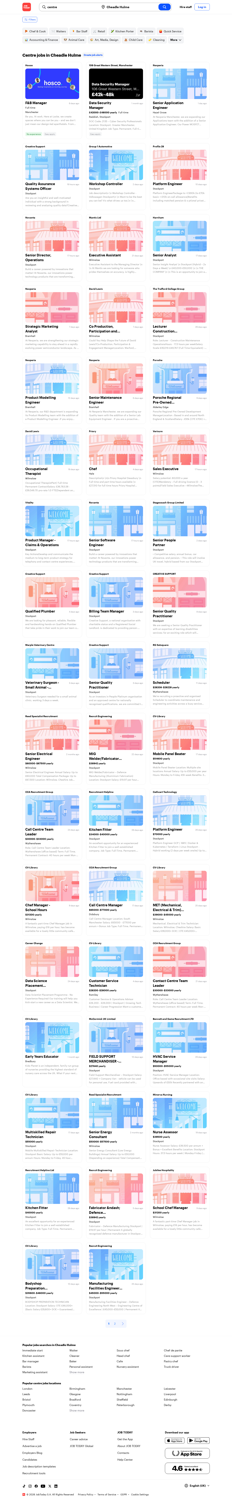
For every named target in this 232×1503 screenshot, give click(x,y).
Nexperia (158, 65)
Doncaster (29, 1410)
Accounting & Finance (43, 39)
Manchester (124, 1388)
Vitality (29, 502)
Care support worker (177, 1355)
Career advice (79, 1439)
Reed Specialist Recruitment (41, 716)
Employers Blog (32, 1452)
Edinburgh (170, 1399)
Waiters (61, 31)
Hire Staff (28, 1439)
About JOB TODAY (128, 1446)
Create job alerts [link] (93, 54)
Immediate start (32, 1350)
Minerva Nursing (162, 1094)
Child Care (135, 39)
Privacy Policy (85, 1494)
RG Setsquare (160, 644)
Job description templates (39, 1466)
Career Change (34, 943)
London (27, 1388)
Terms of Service (106, 1494)
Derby (167, 1405)
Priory (92, 431)
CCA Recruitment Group (39, 791)
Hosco (29, 65)
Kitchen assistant (33, 1355)
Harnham (158, 217)
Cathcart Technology (165, 791)
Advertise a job (32, 1446)
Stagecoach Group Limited (168, 502)
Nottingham (124, 1394)
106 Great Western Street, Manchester (111, 65)
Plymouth (28, 1405)
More (173, 39)
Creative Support (35, 146)
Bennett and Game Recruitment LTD (173, 1018)
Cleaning (159, 39)
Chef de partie (173, 1350)
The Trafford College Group (168, 288)
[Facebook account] (36, 1486)
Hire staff (186, 7)
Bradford (75, 1399)
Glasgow (75, 1394)
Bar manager (30, 1361)
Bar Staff (81, 31)
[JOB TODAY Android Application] (198, 1440)
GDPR (123, 1494)
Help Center (125, 1459)
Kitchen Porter (124, 31)
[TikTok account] (23, 1486)
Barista (148, 31)
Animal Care (76, 39)
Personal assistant (81, 1366)
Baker (73, 1361)
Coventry (75, 1405)
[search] (164, 7)
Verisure (158, 431)
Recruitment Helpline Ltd (39, 1170)
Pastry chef (171, 1361)
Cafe (120, 1361)
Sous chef (123, 1350)
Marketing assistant (35, 1372)
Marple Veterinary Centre (39, 644)
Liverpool (170, 1394)
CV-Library (159, 716)
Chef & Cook (37, 31)
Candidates (29, 1459)
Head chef (123, 1355)
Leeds (26, 1394)
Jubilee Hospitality (163, 1170)
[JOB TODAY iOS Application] (175, 1440)
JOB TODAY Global (81, 1446)
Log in (202, 7)
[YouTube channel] (43, 1486)
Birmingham (77, 1388)
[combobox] (72, 7)
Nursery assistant (128, 1366)
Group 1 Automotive (100, 146)
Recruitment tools (34, 1473)
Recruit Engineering (100, 716)
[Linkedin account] (55, 1486)
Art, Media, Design (106, 39)
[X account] (49, 1486)
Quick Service (172, 31)
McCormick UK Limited (102, 1018)
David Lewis (96, 288)
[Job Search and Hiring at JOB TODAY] (26, 7)
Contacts (123, 1452)
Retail (101, 31)
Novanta (30, 217)
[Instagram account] (30, 1486)
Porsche (157, 360)
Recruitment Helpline (101, 791)
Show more (76, 1372)
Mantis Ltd (95, 217)
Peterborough (126, 1405)
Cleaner (74, 1355)
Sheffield (122, 1399)
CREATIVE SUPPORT (164, 573)
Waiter (73, 1350)
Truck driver (171, 1366)
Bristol (26, 1399)
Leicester (170, 1388)
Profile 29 (158, 146)
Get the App (125, 1439)
